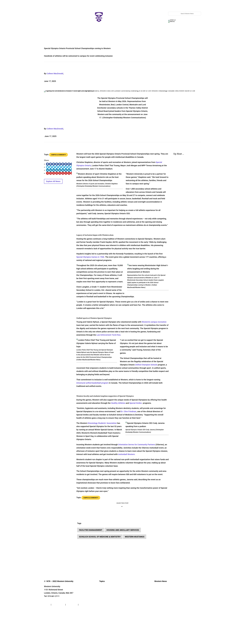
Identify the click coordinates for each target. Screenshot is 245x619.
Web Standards (58, 604)
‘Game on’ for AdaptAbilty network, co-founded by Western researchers (186, 173)
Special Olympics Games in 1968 (90, 257)
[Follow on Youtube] (60, 565)
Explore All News (53, 181)
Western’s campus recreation (154, 322)
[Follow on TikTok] (64, 565)
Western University (160, 597)
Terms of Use (72, 604)
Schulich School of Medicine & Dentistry (100, 537)
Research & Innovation (106, 591)
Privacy (47, 604)
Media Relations (159, 591)
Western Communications (162, 594)
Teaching (102, 603)
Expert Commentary (105, 606)
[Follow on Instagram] (53, 565)
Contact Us (48, 601)
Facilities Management (90, 530)
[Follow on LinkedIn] (57, 565)
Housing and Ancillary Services (123, 530)
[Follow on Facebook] (45, 565)
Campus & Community (58, 154)
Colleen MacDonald (55, 73)
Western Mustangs (134, 537)
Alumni (101, 600)
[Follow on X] (49, 565)
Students (102, 597)
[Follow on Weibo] (76, 565)
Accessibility (84, 604)
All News (102, 588)
